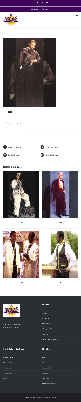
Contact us (7, 368)
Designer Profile (48, 329)
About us (46, 318)
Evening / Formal (49, 383)
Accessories (47, 368)
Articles (45, 334)
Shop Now (46, 349)
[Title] (21, 194)
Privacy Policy (9, 357)
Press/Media (47, 323)
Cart (5, 378)
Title (21, 223)
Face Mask (46, 378)
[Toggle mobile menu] (77, 16)
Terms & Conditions (11, 363)
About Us (46, 305)
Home (45, 313)
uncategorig (17, 123)
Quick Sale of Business (51, 339)
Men (44, 357)
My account (8, 373)
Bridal (45, 363)
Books (45, 373)
